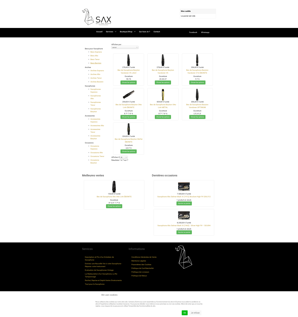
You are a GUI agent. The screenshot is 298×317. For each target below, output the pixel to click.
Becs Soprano (96, 52)
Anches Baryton (96, 82)
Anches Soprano (97, 70)
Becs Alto (94, 56)
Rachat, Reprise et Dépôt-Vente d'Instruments (103, 280)
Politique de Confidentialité (142, 268)
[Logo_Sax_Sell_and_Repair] (96, 17)
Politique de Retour (139, 276)
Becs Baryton (95, 63)
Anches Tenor (96, 78)
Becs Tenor (95, 59)
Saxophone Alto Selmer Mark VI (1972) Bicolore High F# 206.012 (184, 196)
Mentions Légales (138, 261)
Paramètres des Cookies (141, 264)
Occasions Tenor (97, 156)
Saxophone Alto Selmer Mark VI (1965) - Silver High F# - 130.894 (183, 225)
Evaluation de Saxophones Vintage (99, 270)
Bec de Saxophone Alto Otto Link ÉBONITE (114, 196)
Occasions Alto (96, 152)
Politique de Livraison (140, 272)
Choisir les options (128, 82)
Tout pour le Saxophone (94, 284)
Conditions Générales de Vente (143, 257)
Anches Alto (95, 74)
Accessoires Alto (97, 125)
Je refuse (195, 313)
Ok (184, 313)
